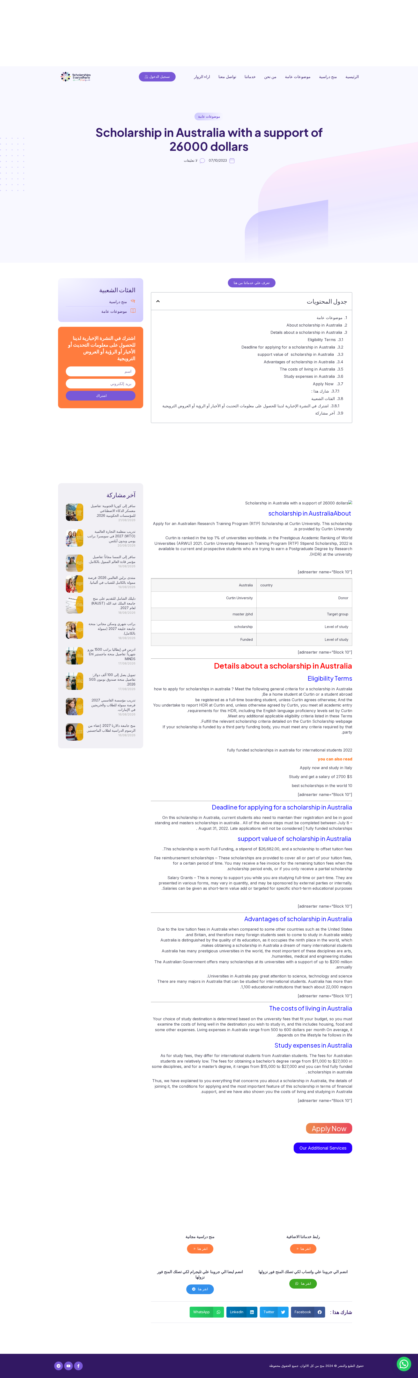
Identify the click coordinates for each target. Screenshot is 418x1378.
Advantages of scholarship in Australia (299, 361)
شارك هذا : (320, 391)
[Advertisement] (273, 34)
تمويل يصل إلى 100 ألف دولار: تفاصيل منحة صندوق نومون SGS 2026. (112, 679)
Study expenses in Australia (309, 376)
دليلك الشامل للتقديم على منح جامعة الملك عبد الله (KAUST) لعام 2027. (113, 603)
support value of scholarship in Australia (296, 354)
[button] (158, 301)
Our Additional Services (322, 1148)
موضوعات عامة (298, 76)
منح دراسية (328, 76)
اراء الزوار (202, 76)
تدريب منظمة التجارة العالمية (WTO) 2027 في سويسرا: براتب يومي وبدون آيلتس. (111, 536)
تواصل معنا (227, 76)
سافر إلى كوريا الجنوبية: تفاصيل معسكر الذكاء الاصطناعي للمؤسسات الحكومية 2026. (113, 510)
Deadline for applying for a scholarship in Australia (288, 347)
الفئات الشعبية (323, 398)
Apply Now (323, 383)
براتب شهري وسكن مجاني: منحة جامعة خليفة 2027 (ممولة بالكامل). (112, 628)
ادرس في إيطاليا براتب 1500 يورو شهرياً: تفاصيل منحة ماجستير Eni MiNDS (111, 654)
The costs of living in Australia (307, 369)
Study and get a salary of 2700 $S (320, 776)
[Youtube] (68, 1366)
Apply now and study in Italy (326, 767)
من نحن (270, 76)
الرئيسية (352, 76)
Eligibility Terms (322, 339)
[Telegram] (58, 1366)
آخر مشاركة (325, 413)
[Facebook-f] (78, 1366)
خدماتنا (250, 76)
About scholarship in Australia (314, 325)
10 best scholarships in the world (322, 785)
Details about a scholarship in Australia (306, 332)
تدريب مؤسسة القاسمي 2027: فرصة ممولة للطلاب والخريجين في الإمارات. (113, 705)
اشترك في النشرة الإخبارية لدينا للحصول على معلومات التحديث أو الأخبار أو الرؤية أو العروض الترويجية (245, 405)
